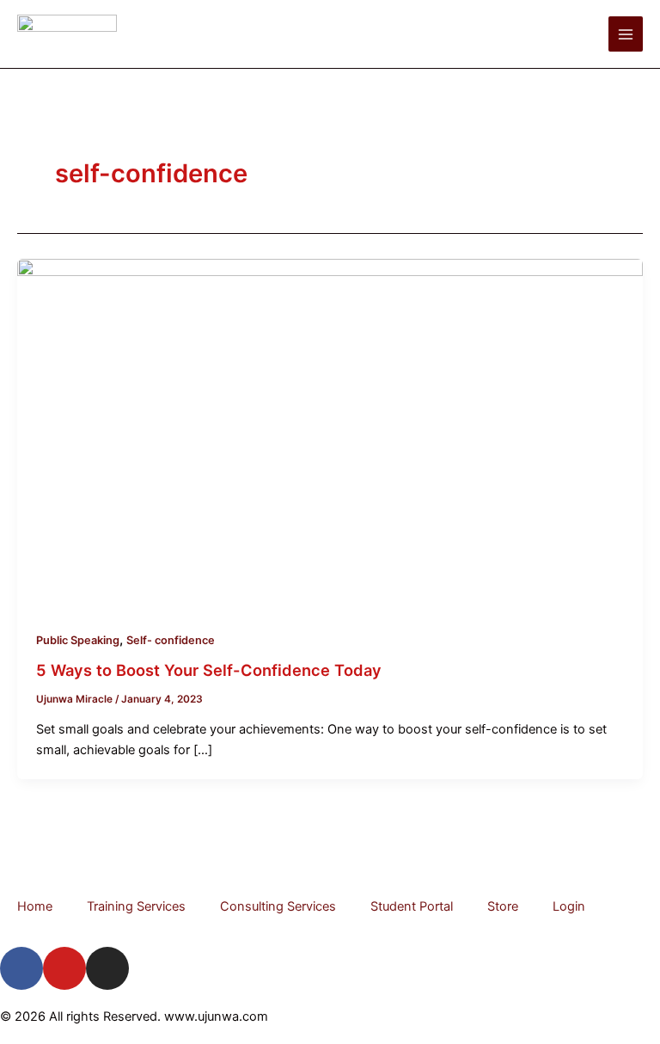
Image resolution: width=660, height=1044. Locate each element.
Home (34, 906)
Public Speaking (77, 640)
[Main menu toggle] (625, 33)
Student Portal (411, 906)
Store (502, 906)
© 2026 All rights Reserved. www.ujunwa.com (134, 1016)
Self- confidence (170, 640)
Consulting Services (278, 906)
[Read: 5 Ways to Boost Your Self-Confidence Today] (330, 434)
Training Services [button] (136, 906)
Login (569, 906)
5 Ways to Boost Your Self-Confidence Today (209, 669)
